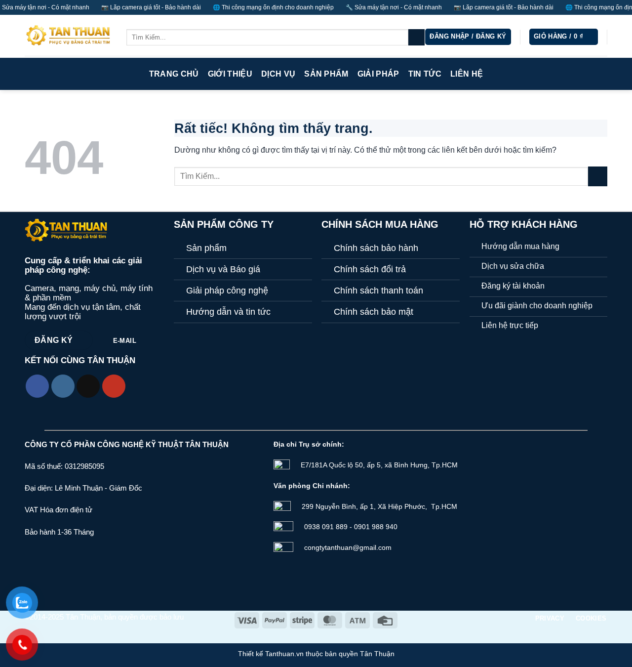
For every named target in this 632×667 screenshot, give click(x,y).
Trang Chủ (174, 74)
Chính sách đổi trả (370, 269)
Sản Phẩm (326, 74)
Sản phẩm (206, 248)
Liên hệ (466, 74)
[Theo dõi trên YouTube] (113, 386)
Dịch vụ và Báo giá (223, 269)
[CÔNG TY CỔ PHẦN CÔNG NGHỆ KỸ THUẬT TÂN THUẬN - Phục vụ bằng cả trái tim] (68, 36)
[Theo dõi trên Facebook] (37, 386)
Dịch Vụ (278, 74)
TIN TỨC (424, 74)
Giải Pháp (378, 74)
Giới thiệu (230, 74)
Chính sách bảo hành (376, 248)
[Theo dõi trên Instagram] (63, 386)
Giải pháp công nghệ (227, 290)
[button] (468, 37)
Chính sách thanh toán (378, 290)
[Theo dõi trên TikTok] (88, 386)
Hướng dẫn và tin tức (228, 312)
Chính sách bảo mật (373, 312)
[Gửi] (416, 37)
